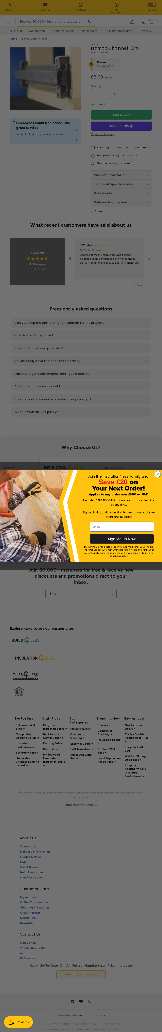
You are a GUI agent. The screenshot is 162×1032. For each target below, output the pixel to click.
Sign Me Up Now (121, 539)
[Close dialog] (158, 474)
